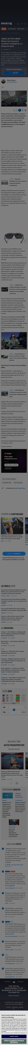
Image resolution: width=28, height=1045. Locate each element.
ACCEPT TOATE (14, 1036)
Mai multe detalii (11, 1031)
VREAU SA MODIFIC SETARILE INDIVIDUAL (14, 1041)
